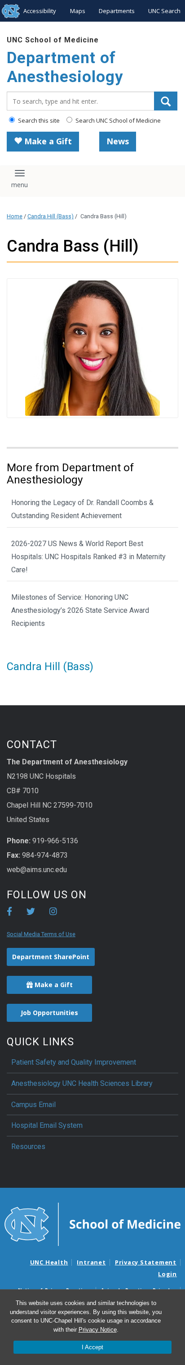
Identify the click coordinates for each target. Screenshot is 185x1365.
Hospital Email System (47, 1125)
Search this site (38, 120)
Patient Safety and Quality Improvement (73, 1062)
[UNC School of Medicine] (92, 1224)
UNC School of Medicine (53, 40)
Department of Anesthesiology (65, 67)
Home (14, 216)
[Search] (165, 101)
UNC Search (164, 11)
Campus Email (33, 1104)
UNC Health (49, 1262)
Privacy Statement (145, 1262)
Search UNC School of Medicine (117, 120)
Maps (77, 11)
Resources (28, 1146)
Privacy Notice (98, 1329)
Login (167, 1274)
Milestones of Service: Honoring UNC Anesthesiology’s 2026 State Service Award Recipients (80, 610)
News (117, 141)
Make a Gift (47, 141)
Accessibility (39, 11)
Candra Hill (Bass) (50, 216)
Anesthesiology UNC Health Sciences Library (82, 1083)
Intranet (91, 1262)
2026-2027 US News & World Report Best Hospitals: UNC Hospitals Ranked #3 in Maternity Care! (88, 556)
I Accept (92, 1347)
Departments (117, 11)
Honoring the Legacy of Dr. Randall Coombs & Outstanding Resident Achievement (82, 509)
